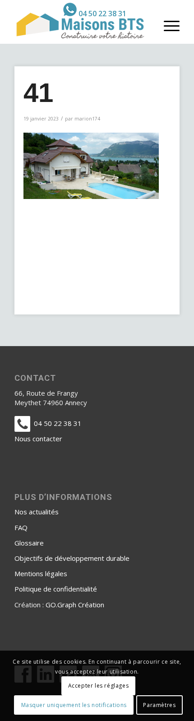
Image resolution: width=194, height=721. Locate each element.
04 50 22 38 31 (102, 13)
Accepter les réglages (98, 685)
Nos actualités (36, 511)
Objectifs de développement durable (71, 558)
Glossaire (29, 542)
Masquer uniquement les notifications (74, 705)
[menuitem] (95, 9)
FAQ (21, 527)
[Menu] (167, 25)
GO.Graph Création (75, 604)
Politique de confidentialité (55, 588)
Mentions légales (40, 573)
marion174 (87, 119)
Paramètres (159, 705)
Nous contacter (38, 438)
